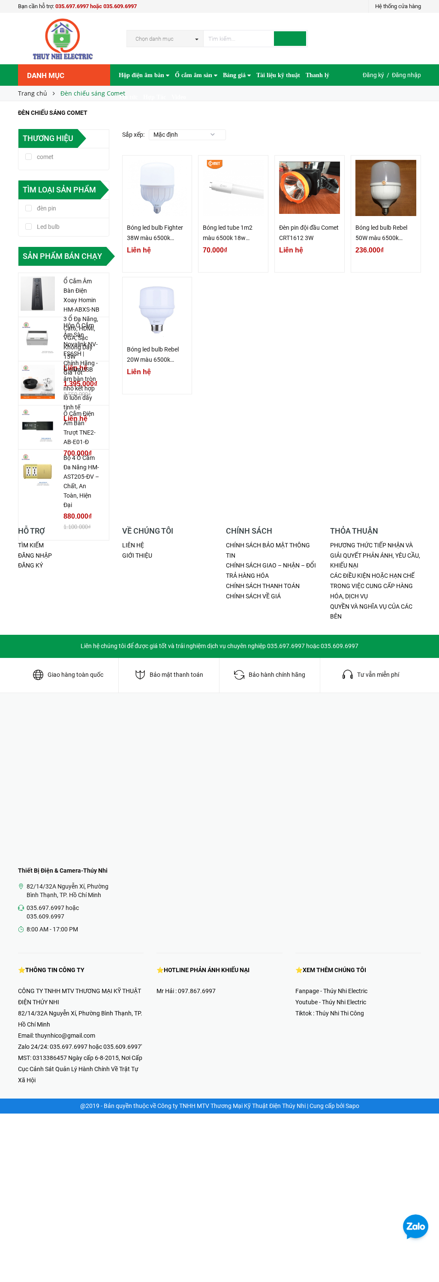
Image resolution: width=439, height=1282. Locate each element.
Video (178, 97)
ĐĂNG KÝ (30, 565)
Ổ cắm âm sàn (194, 75)
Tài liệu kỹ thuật (278, 75)
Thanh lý (317, 75)
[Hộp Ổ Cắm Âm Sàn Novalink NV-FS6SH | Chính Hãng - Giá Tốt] (38, 338)
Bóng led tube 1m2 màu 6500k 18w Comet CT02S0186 (228, 233)
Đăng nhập (406, 75)
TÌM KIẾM (31, 545)
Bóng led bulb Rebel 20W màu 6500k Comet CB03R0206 (153, 355)
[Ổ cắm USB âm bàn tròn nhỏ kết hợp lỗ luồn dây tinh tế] (38, 382)
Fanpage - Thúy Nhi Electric (331, 991)
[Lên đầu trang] (424, 1256)
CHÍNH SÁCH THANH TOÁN (263, 585)
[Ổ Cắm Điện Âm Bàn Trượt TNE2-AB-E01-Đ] (38, 426)
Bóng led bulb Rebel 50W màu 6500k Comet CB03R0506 (381, 233)
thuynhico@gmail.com (65, 1035)
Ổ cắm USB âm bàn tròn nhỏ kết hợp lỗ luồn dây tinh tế (79, 388)
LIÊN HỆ (133, 545)
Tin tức (128, 97)
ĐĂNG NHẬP (35, 555)
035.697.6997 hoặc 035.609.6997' (96, 1046)
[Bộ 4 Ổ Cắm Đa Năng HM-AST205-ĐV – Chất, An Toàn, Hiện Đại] (38, 470)
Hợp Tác (154, 97)
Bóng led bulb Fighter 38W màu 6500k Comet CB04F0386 (155, 233)
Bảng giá (235, 75)
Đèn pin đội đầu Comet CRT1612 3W (309, 232)
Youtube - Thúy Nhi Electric (330, 1002)
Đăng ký (373, 75)
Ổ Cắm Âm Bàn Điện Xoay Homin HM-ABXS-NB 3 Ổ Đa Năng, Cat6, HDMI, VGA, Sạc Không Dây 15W (81, 319)
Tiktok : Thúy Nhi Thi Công (329, 1013)
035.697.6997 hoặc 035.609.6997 (96, 6)
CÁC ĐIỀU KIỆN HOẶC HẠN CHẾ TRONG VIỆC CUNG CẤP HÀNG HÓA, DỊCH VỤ (372, 586)
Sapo (352, 1105)
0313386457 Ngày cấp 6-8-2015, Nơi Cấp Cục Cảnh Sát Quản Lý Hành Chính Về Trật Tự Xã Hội (80, 1069)
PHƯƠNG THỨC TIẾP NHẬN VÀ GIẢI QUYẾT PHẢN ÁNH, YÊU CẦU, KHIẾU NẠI (375, 555)
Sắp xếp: (133, 134)
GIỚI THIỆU (137, 555)
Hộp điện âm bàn (142, 75)
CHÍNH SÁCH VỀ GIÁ (253, 596)
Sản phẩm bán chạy (62, 256)
